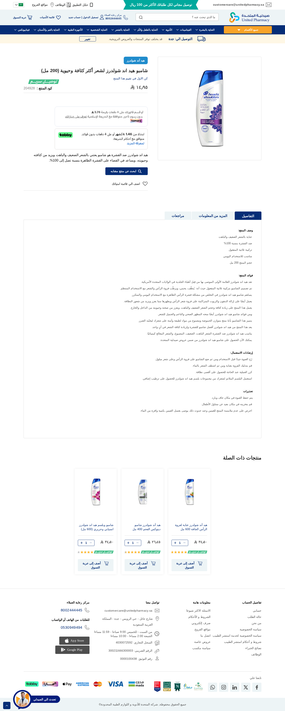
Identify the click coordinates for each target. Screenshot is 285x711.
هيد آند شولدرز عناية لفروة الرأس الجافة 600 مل (191, 527)
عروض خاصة (202, 641)
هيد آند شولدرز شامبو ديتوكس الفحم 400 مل (146, 527)
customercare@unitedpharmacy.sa (238, 4)
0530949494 (71, 627)
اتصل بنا (205, 635)
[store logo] (249, 17)
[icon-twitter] (245, 687)
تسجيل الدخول (90, 17)
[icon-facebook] (256, 687)
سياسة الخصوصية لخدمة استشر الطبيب (237, 635)
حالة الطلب (254, 616)
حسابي (257, 610)
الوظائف (60, 4)
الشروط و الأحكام (199, 616)
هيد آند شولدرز (136, 60)
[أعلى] (6, 705)
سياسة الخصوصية (250, 629)
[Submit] (141, 16)
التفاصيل (248, 216)
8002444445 (71, 610)
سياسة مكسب (201, 648)
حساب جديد (74, 17)
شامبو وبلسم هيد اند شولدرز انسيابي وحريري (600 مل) (96, 527)
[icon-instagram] (223, 687)
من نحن (256, 623)
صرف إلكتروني (201, 623)
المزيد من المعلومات (213, 216)
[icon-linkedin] (234, 687)
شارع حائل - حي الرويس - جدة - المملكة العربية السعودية (127, 621)
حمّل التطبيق (80, 4)
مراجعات (178, 216)
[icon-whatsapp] (212, 687)
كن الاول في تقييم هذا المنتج (130, 78)
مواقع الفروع (40, 4)
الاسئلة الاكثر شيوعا (198, 610)
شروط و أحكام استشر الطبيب (242, 641)
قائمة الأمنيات (47, 17)
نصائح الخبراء (253, 648)
